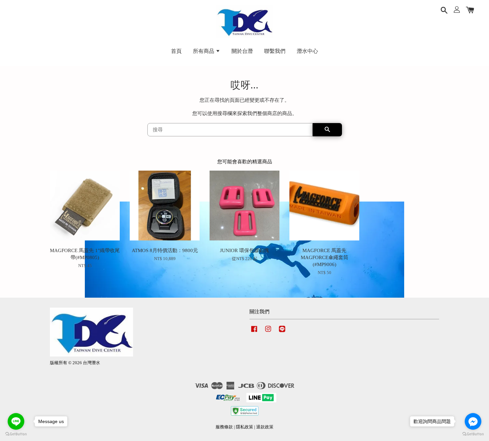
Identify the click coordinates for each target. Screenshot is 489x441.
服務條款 (224, 427)
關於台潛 (242, 51)
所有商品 (204, 51)
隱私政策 (244, 427)
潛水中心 (307, 51)
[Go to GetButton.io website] (16, 434)
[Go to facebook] (473, 421)
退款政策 (264, 427)
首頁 (176, 51)
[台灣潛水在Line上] (282, 332)
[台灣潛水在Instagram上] (268, 332)
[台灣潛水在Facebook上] (254, 332)
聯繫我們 (274, 51)
